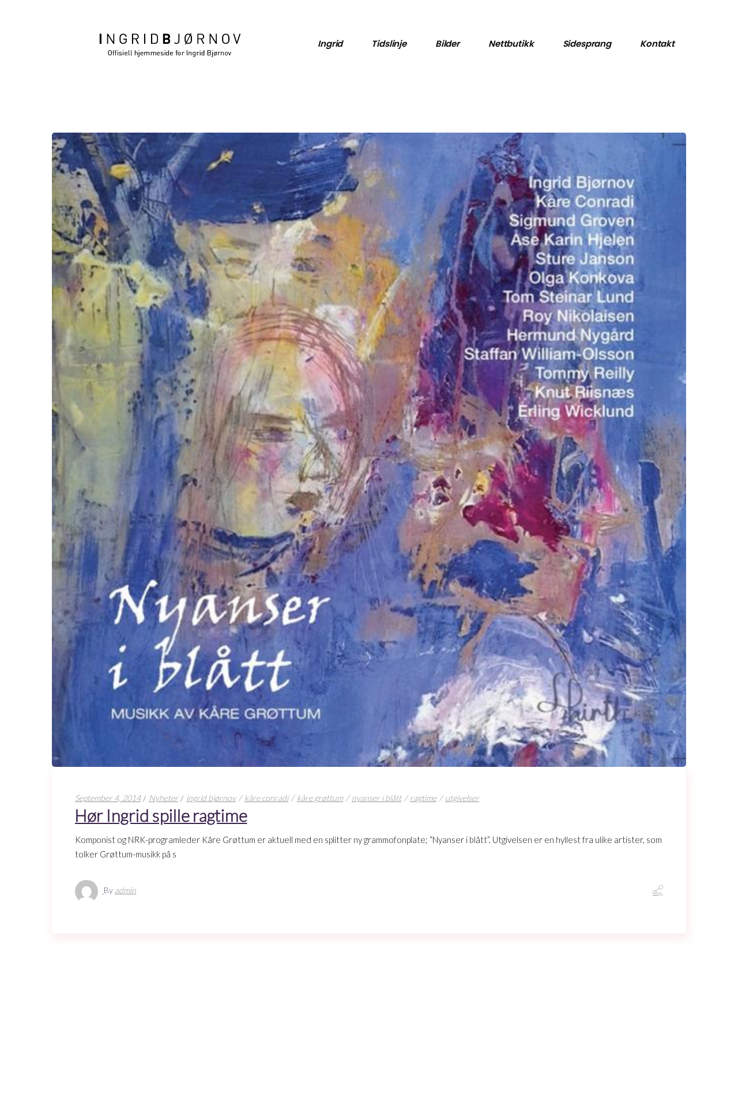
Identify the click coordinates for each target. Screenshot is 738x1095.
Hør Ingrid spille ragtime (161, 815)
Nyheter (163, 798)
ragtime (423, 798)
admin (125, 890)
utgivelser (462, 798)
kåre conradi (266, 798)
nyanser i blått (376, 798)
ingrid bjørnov (211, 798)
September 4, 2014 (108, 798)
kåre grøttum (320, 798)
